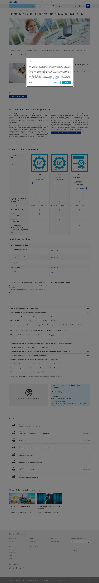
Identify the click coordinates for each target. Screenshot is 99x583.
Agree (66, 82)
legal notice (55, 78)
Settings (30, 82)
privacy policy (48, 78)
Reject (55, 82)
